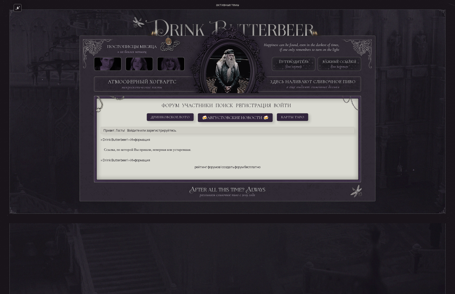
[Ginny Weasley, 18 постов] (139, 65)
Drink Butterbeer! (115, 139)
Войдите (133, 130)
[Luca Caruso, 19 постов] (108, 65)
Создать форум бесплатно (241, 167)
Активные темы (227, 5)
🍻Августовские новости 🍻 (235, 117)
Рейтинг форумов (207, 167)
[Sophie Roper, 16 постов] (171, 65)
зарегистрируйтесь (161, 130)
